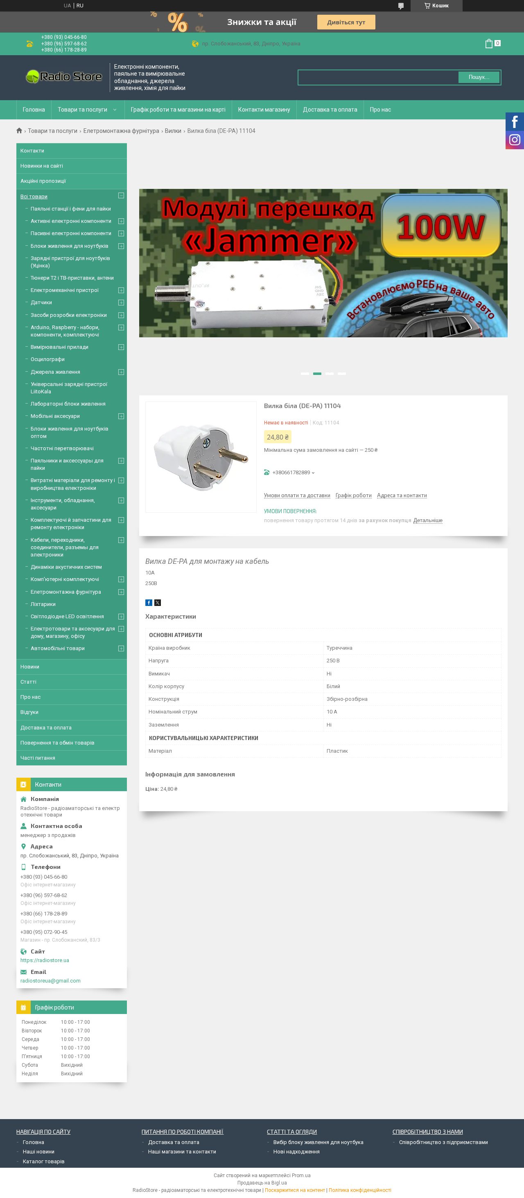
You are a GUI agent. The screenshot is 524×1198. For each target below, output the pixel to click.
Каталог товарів (44, 1161)
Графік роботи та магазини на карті (178, 109)
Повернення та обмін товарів (57, 743)
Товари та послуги (82, 109)
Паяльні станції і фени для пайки (71, 209)
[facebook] (148, 604)
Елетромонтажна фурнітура (121, 131)
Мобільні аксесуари (55, 416)
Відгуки (29, 712)
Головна (34, 109)
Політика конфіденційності (360, 1190)
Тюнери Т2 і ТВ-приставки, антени (72, 278)
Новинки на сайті (41, 166)
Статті (28, 682)
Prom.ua (301, 1175)
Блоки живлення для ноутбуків (69, 246)
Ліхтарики (43, 604)
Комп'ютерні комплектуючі (65, 579)
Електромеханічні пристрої (65, 290)
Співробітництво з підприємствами (443, 1142)
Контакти (32, 151)
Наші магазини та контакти (182, 1152)
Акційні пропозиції (43, 181)
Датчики (41, 302)
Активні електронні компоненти (71, 221)
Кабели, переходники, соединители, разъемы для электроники (65, 547)
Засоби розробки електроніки (69, 315)
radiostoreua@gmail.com (50, 981)
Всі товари (33, 196)
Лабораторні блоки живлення (68, 404)
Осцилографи (48, 359)
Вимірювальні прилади (59, 347)
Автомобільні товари (58, 648)
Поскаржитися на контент (295, 1190)
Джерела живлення (55, 372)
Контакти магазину (264, 109)
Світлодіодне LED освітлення (67, 616)
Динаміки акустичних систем (66, 567)
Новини (29, 667)
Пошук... (479, 77)
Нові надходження (296, 1152)
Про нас (380, 109)
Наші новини (38, 1152)
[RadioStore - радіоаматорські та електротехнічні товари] (63, 77)
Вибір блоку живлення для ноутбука (318, 1142)
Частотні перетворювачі (62, 448)
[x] (157, 604)
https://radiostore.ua (44, 960)
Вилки (173, 131)
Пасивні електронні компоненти (71, 233)
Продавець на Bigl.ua (262, 1183)
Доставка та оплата (330, 109)
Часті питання (37, 758)
